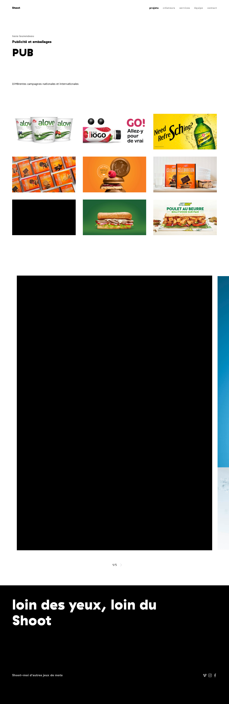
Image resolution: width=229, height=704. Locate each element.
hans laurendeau (23, 36)
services (184, 7)
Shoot (16, 7)
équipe (198, 7)
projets (154, 7)
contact (212, 7)
